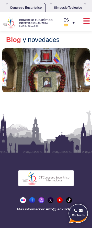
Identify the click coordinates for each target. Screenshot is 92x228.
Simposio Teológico (68, 7)
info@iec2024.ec (60, 209)
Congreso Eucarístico (26, 7)
